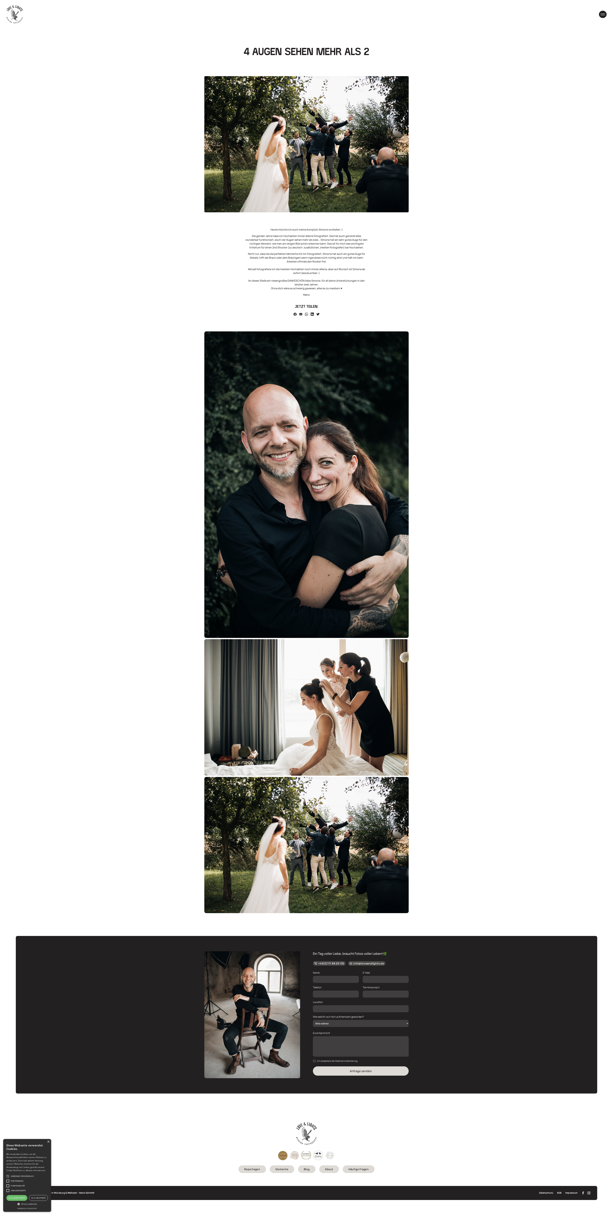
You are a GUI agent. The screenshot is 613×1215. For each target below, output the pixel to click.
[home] (14, 14)
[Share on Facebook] (295, 314)
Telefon (317, 987)
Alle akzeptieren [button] (17, 1198)
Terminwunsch (371, 987)
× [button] (48, 1142)
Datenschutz (546, 1192)
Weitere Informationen (35, 1170)
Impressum (571, 1192)
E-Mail (366, 972)
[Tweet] (318, 314)
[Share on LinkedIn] (312, 314)
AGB (559, 1192)
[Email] (301, 314)
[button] (603, 14)
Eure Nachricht (321, 1033)
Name (316, 972)
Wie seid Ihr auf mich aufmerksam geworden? (338, 1016)
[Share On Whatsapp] (306, 314)
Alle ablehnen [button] (38, 1198)
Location (318, 1002)
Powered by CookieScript (27, 1208)
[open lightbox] (306, 484)
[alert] (27, 1175)
